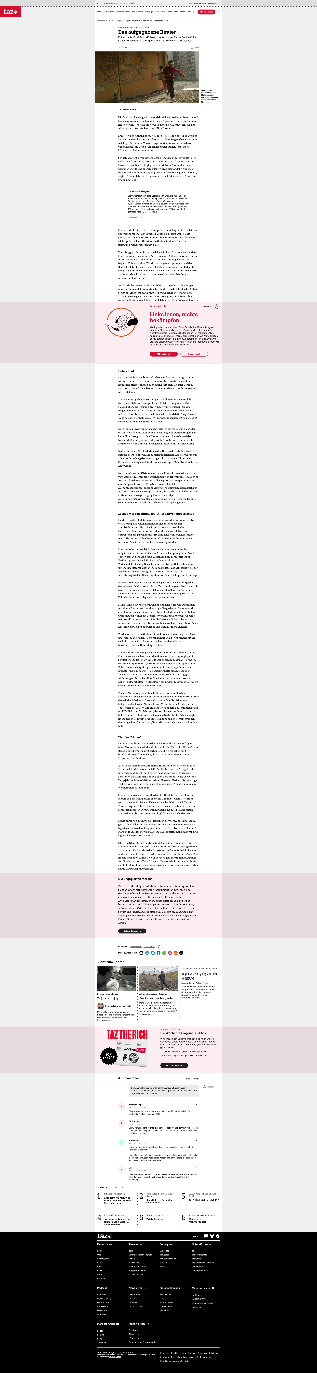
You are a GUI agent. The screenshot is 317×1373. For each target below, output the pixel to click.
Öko (99, 1255)
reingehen (101, 1314)
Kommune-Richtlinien (198, 1353)
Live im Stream (167, 1302)
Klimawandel (135, 1262)
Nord (99, 1274)
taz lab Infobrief (136, 1306)
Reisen (100, 1331)
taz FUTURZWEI (199, 1299)
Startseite (101, 21)
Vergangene (166, 1306)
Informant (165, 1357)
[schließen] (217, 306)
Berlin (100, 1270)
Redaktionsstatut (179, 1353)
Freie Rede (102, 1310)
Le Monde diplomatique (203, 1303)
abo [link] (190, 3)
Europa (118, 21)
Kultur (100, 1262)
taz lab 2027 (166, 1310)
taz (104, 1236)
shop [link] (120, 3)
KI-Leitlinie (213, 1353)
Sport (99, 1266)
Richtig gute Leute (137, 1266)
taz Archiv (196, 1307)
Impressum (188, 1357)
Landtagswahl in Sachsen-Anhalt (141, 1257)
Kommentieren (136, 947)
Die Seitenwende (168, 1258)
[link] (99, 12)
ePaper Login (135, 1338)
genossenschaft (199, 1255)
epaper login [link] (213, 3)
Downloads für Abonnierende (142, 1342)
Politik (110, 21)
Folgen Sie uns (196, 1236)
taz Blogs (196, 1295)
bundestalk (102, 1294)
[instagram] (218, 1237)
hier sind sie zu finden (147, 1093)
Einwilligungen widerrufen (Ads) (174, 1361)
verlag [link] (99, 3)
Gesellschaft (103, 1258)
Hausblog (164, 1255)
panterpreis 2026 (200, 1270)
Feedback (133, 1330)
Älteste (196, 1079)
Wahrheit (101, 1278)
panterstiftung (198, 1266)
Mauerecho (102, 1306)
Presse (163, 1266)
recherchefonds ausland (203, 1262)
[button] (218, 12)
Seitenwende (205, 1357)
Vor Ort (163, 1298)
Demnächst (165, 1294)
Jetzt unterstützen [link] (132, 931)
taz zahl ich (197, 1258)
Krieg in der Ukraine (138, 1270)
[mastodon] (206, 1237)
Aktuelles (164, 1251)
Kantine (100, 1335)
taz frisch (133, 1298)
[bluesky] (212, 1237)
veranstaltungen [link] (110, 3)
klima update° (103, 1302)
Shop (99, 1338)
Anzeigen (101, 1342)
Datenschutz (177, 1357)
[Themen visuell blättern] (193, 11)
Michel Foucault (136, 1274)
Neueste (188, 1079)
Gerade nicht (208, 306)
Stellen (163, 1262)
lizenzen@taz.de (115, 1357)
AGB (197, 1357)
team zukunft (135, 1294)
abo (194, 1251)
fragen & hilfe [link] (129, 3)
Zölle (131, 1251)
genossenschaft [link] (200, 3)
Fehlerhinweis (149, 947)
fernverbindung (104, 1298)
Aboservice (134, 1334)
